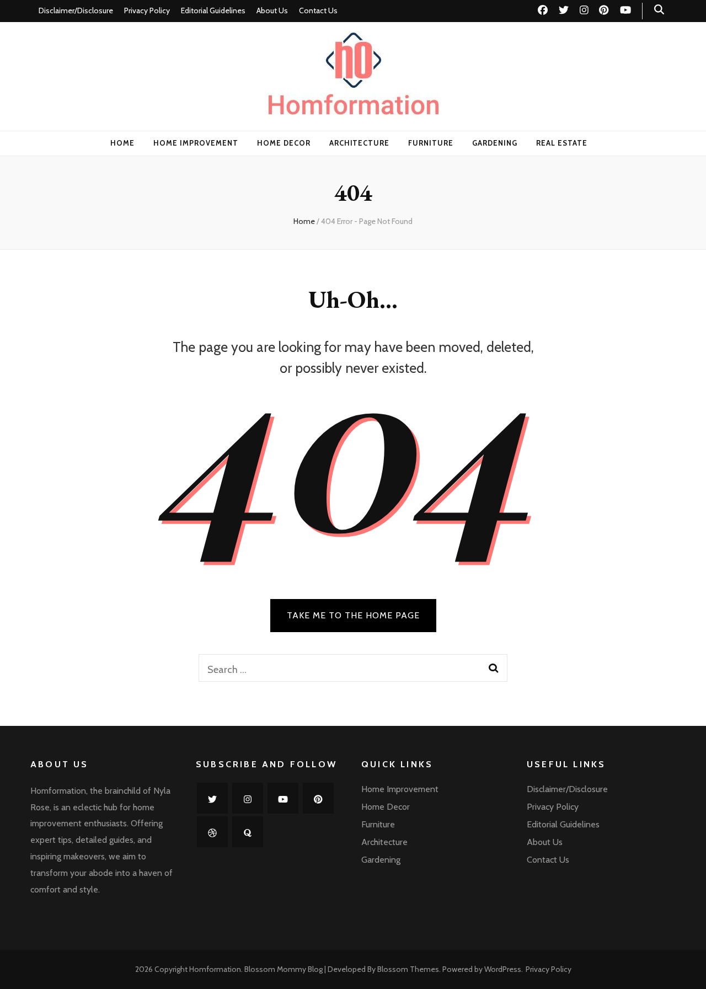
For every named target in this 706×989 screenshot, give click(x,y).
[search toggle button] (659, 9)
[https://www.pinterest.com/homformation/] (318, 798)
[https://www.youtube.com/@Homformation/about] (283, 798)
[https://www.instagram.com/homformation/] (247, 798)
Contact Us (318, 10)
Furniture (430, 142)
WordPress (502, 969)
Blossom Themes (408, 969)
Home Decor (284, 142)
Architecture (359, 142)
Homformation (215, 969)
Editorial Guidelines (213, 10)
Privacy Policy (147, 10)
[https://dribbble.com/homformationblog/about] (212, 831)
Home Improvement (195, 142)
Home (122, 142)
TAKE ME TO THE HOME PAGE (353, 615)
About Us (272, 10)
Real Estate (561, 142)
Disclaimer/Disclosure (76, 10)
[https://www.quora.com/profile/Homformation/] (247, 831)
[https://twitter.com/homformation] (212, 798)
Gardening (494, 142)
